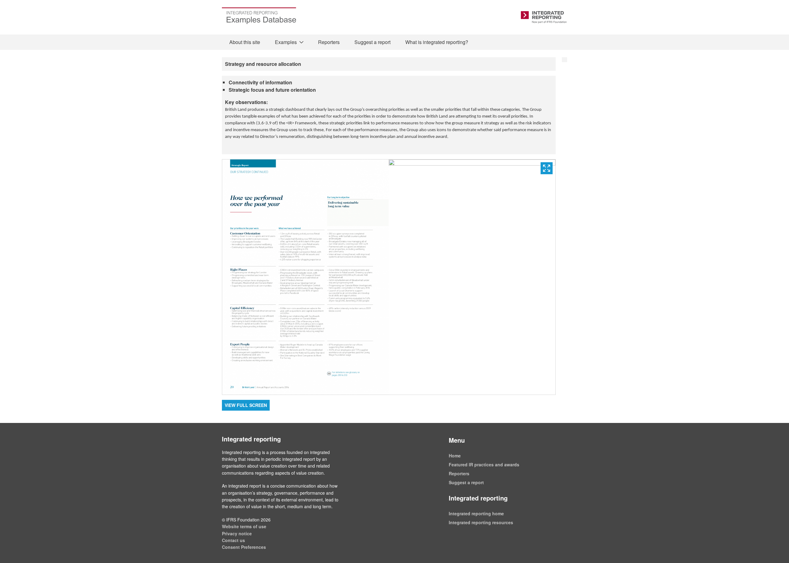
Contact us (233, 540)
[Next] (472, 277)
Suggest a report (372, 42)
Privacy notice (237, 533)
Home (455, 455)
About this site (244, 42)
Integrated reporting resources (481, 522)
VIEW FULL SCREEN (246, 405)
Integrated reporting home (476, 513)
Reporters (329, 42)
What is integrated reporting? (436, 42)
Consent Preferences (244, 547)
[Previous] (305, 277)
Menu (457, 440)
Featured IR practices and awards (484, 464)
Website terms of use (244, 526)
